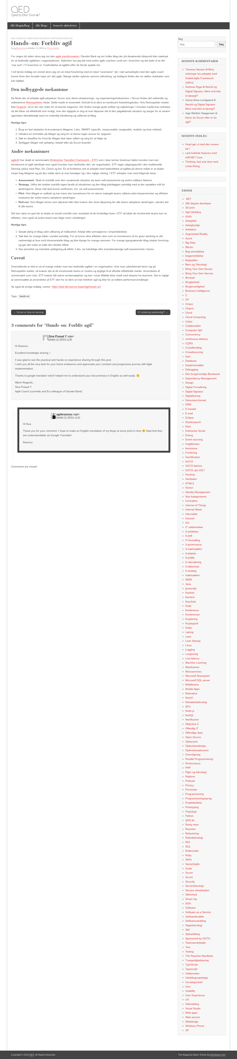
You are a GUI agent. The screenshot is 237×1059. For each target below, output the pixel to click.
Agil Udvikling (19, 38)
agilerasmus (20, 48)
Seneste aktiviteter (65, 25)
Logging (190, 649)
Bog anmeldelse (194, 251)
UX (187, 999)
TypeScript (191, 964)
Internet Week (193, 509)
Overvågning (192, 754)
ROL (188, 846)
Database (191, 360)
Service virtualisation (197, 890)
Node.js (189, 710)
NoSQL (189, 715)
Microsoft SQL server (197, 680)
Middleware (192, 684)
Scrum (46, 38)
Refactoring (192, 833)
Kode (188, 605)
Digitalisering (192, 395)
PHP (188, 767)
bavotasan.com (217, 1055)
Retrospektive (34, 102)
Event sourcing (194, 439)
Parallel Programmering (199, 758)
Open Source (193, 737)
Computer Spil (193, 330)
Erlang (189, 435)
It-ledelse (190, 553)
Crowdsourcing (194, 352)
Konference (192, 610)
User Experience (195, 995)
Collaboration (193, 325)
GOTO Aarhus (193, 465)
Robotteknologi (194, 837)
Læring (189, 632)
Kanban (189, 592)
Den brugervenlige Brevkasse (202, 373)
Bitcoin (189, 247)
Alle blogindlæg (20, 25)
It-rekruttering (193, 562)
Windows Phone (194, 1025)
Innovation (191, 500)
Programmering (194, 793)
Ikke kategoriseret (195, 496)
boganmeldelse (194, 255)
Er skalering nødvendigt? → (153, 312)
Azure (188, 238)
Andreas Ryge (193, 86)
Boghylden (191, 260)
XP (187, 1030)
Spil (187, 929)
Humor (189, 487)
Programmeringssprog (198, 798)
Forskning (191, 452)
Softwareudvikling (62, 38)
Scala (188, 868)
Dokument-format (195, 400)
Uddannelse (192, 973)
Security (190, 881)
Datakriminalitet (194, 365)
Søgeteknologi (193, 925)
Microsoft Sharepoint (197, 675)
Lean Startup (193, 640)
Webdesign (191, 1021)
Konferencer (192, 614)
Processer (191, 789)
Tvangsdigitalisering (197, 960)
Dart (187, 356)
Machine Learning (195, 662)
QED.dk (189, 820)
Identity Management (197, 492)
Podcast (190, 780)
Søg (180, 38)
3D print (190, 207)
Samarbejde (192, 863)
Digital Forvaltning (195, 387)
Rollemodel (191, 850)
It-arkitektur (192, 531)
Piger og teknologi (195, 772)
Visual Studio (193, 1008)
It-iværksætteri (193, 548)
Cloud (188, 312)
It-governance (193, 544)
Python (189, 815)
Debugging (191, 369)
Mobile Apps (192, 688)
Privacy (189, 785)
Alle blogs (41, 25)
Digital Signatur (194, 391)
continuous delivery (196, 338)
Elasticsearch (193, 422)
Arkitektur (190, 229)
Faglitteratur (192, 443)
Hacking (190, 474)
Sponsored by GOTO (197, 938)
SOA (188, 903)
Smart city (191, 899)
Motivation (191, 693)
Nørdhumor (192, 719)
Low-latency (192, 658)
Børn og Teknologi (196, 264)
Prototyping (192, 807)
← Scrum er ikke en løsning (29, 312)
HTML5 (189, 483)
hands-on (24, 296)
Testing (189, 951)
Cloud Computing (195, 317)
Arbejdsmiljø (35, 38)
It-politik (189, 557)
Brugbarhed (192, 282)
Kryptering (191, 618)
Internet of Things (195, 505)
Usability (190, 990)
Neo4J (189, 697)
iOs (187, 522)
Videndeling (192, 1004)
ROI (187, 842)
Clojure (189, 308)
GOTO (189, 461)
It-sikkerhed (192, 566)
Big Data (190, 242)
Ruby (188, 855)
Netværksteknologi (196, 702)
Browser (190, 277)
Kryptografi (191, 623)
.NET (188, 198)
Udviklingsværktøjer (196, 977)
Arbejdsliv (191, 220)
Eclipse (189, 417)
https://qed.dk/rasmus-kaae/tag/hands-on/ (76, 286)
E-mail (189, 413)
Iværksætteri (192, 575)
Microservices (193, 671)
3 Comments (52, 48)
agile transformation (68, 56)
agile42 (15, 160)
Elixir (188, 426)
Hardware (191, 478)
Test (187, 947)
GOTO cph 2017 (195, 470)
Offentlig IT (191, 728)
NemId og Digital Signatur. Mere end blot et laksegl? (203, 91)
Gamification (192, 457)
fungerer (21, 106)
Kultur (188, 627)
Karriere (190, 597)
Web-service (192, 1017)
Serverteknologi (194, 885)
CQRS (189, 343)
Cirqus (189, 303)
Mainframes (192, 667)
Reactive (190, 828)
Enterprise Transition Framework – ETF (74, 160)
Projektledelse (193, 802)
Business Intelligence (197, 290)
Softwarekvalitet (194, 916)
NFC (188, 706)
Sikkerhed (191, 894)
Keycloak (190, 601)
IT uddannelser (194, 527)
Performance (193, 763)
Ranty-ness (192, 824)
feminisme (191, 448)
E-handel (190, 408)
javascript (190, 588)
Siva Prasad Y (58, 336)
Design (189, 382)
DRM (188, 404)
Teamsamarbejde (195, 942)
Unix (188, 986)
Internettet (191, 513)
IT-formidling (192, 540)
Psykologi (190, 811)
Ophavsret (191, 741)
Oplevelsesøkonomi (196, 750)
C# (187, 299)
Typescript (191, 969)
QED (20, 9)
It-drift (188, 535)
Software (190, 907)
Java (188, 583)
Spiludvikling (192, 934)
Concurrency (192, 334)
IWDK (188, 579)
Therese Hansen (195, 69)
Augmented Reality (196, 233)
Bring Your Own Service (199, 273)
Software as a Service (198, 912)
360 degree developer (198, 203)
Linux (188, 645)
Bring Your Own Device (198, 268)
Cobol (188, 321)
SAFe (188, 859)
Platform (190, 776)
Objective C (192, 723)
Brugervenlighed (195, 286)
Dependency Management (200, 378)
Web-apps (191, 1012)
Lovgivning (191, 653)
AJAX (188, 216)
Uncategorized (193, 982)
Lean (188, 636)
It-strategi (190, 570)
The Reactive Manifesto (199, 955)
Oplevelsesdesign (195, 745)
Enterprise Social (195, 430)
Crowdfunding (193, 347)
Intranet (189, 518)
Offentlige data (194, 732)
